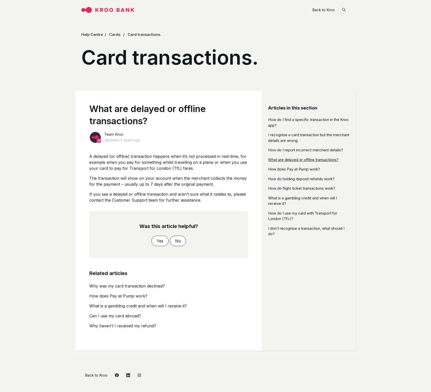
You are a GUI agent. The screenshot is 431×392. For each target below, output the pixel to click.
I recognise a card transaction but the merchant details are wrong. (308, 137)
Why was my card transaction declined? (127, 285)
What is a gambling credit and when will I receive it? (138, 305)
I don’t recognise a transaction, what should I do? (306, 231)
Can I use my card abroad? (115, 315)
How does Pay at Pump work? (118, 295)
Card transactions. (144, 34)
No (178, 240)
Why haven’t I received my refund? (122, 325)
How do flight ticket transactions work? (301, 188)
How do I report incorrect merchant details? (305, 150)
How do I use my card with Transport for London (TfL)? (302, 216)
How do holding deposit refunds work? (301, 178)
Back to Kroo (323, 9)
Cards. (115, 34)
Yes (160, 240)
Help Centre (92, 34)
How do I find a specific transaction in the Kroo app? (308, 122)
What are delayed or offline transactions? (303, 159)
